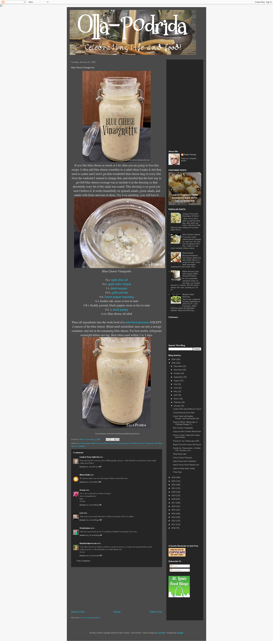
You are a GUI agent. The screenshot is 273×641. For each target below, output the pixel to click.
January (177, 406)
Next (198, 189)
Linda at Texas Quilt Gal (89, 457)
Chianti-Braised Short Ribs (184, 413)
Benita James (85, 528)
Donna (82, 490)
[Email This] (107, 439)
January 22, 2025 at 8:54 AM (91, 535)
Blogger (180, 633)
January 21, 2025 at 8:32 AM (91, 505)
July (176, 384)
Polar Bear (177, 472)
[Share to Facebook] (115, 439)
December (178, 366)
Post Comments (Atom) (91, 618)
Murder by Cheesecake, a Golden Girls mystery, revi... (187, 449)
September (178, 377)
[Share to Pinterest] (118, 439)
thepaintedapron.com (88, 543)
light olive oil (119, 280)
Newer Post (77, 611)
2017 (173, 503)
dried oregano (118, 288)
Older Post (156, 611)
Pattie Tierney (190, 155)
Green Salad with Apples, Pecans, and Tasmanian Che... (187, 417)
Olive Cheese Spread (191, 234)
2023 (173, 481)
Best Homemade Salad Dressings (90, 443)
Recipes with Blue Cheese (133, 443)
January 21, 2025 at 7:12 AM (90, 467)
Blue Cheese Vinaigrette (183, 428)
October (177, 373)
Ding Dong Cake (179, 454)
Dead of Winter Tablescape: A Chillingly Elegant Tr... (185, 423)
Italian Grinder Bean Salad (184, 468)
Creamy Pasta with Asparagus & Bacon (190, 215)
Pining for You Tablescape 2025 (186, 441)
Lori (81, 513)
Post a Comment (83, 561)
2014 (173, 514)
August (177, 381)
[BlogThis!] (109, 439)
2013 (173, 517)
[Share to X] (112, 439)
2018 (173, 499)
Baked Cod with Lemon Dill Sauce (187, 444)
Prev (171, 189)
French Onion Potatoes (182, 458)
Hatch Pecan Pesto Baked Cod (186, 465)
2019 (173, 495)
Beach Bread (187, 253)
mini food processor (137, 322)
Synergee (162, 633)
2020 (173, 492)
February (178, 402)
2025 (173, 363)
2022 (173, 485)
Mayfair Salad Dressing (188, 295)
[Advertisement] (116, 588)
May (176, 391)
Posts (174, 566)
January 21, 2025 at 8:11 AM (90, 482)
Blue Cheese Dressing (113, 443)
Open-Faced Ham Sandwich (184, 461)
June (176, 388)
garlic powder (120, 292)
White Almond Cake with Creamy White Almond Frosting (190, 273)
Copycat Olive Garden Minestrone (187, 431)
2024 (173, 477)
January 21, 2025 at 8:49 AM (91, 520)
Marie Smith (85, 475)
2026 (173, 359)
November (178, 370)
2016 (173, 506)
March (176, 399)
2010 (173, 528)
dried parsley (120, 309)
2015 (173, 510)
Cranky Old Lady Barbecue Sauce (187, 409)
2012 (173, 521)
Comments (176, 570)
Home (117, 611)
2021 (173, 488)
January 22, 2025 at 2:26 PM (91, 555)
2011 (173, 524)
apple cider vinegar (119, 284)
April (176, 395)
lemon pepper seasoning (119, 297)
